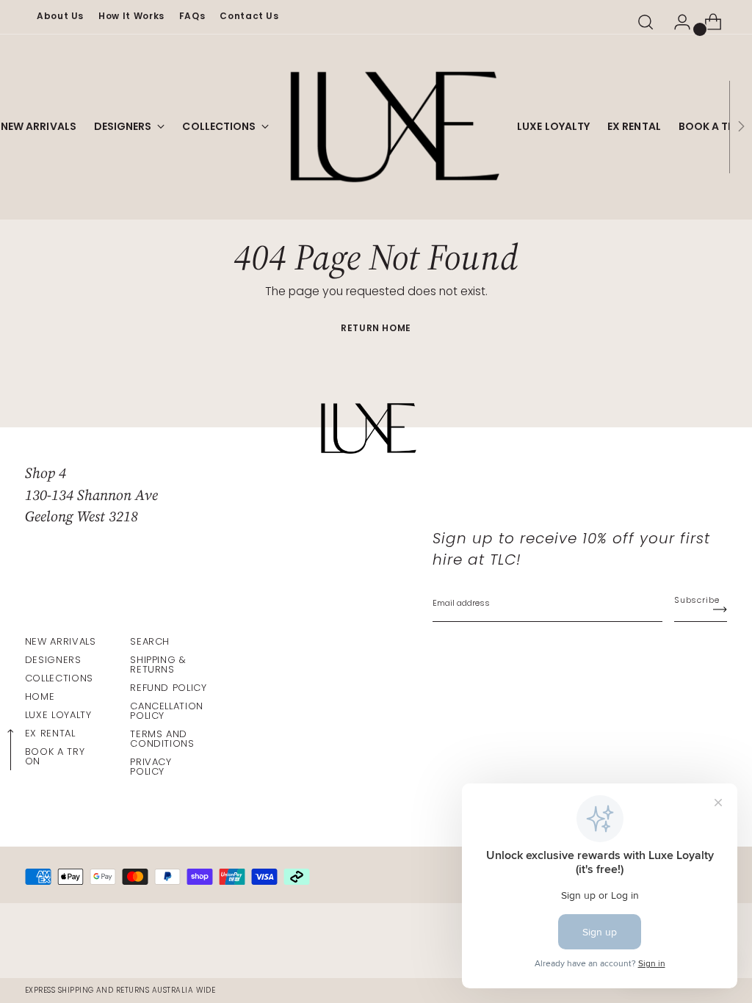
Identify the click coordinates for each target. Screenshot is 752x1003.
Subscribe (696, 600)
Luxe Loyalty (58, 715)
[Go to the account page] (676, 22)
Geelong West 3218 (81, 516)
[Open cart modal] (707, 22)
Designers (53, 660)
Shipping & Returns (158, 664)
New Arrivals (60, 641)
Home (40, 696)
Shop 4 (45, 473)
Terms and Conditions (162, 738)
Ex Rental (50, 733)
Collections (59, 678)
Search (150, 641)
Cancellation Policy (166, 711)
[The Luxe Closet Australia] (392, 127)
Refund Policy (168, 688)
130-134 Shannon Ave (91, 495)
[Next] (741, 127)
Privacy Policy (150, 766)
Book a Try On (54, 756)
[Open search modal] (645, 22)
